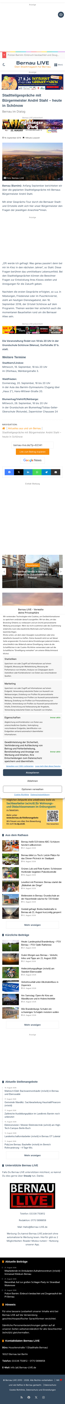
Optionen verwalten (32, 789)
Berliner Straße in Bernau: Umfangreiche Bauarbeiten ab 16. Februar (32, 574)
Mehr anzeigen (32, 924)
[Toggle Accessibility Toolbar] (61, 14)
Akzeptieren (32, 772)
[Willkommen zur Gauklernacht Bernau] (32, 82)
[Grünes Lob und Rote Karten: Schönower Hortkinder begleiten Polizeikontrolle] (10, 872)
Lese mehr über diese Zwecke (47, 766)
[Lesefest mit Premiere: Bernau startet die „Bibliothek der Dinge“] (10, 886)
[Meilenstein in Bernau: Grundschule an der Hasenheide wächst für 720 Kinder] (10, 899)
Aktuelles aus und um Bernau (24, 428)
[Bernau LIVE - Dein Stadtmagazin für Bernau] (32, 64)
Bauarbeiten (32, 565)
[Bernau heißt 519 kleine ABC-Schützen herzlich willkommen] (10, 845)
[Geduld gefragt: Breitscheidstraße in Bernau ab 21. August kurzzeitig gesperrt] (10, 913)
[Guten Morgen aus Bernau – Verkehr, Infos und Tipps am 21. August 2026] (10, 959)
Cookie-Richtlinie (21, 794)
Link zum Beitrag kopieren (33, 451)
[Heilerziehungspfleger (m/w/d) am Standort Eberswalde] (10, 972)
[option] (32, 571)
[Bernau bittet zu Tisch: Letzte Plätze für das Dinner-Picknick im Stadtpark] (10, 859)
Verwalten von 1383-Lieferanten (20, 766)
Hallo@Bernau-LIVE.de (35, 1226)
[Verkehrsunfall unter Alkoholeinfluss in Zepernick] (10, 986)
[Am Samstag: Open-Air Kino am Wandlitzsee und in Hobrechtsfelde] (10, 999)
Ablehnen (32, 780)
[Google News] (32, 460)
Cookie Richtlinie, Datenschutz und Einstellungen (32, 1390)
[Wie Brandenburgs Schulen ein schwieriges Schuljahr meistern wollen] (10, 1013)
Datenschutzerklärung (40, 794)
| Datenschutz (49, 1385)
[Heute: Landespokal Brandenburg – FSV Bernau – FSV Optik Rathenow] (10, 945)
